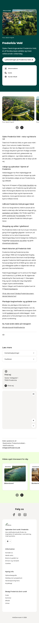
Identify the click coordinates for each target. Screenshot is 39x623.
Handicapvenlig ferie (12, 581)
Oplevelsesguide (11, 575)
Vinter (7, 603)
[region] (19, 410)
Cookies (8, 563)
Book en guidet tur (11, 558)
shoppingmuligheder (10, 243)
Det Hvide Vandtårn (26, 185)
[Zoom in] (33, 420)
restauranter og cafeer (18, 241)
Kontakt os (9, 553)
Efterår (7, 600)
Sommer (8, 598)
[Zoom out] (33, 425)
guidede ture (12, 313)
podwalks (21, 216)
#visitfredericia (19, 327)
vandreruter (11, 216)
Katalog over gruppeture (13, 578)
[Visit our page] (14, 514)
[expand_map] (33, 394)
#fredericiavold (7, 327)
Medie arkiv (9, 555)
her (12, 310)
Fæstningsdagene (11, 289)
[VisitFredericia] (8, 524)
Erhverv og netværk (12, 561)
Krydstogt (8, 583)
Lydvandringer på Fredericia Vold (18, 60)
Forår (7, 595)
